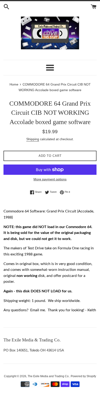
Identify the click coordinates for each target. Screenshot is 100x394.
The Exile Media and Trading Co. (48, 376)
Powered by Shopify (83, 376)
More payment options (50, 179)
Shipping (32, 139)
